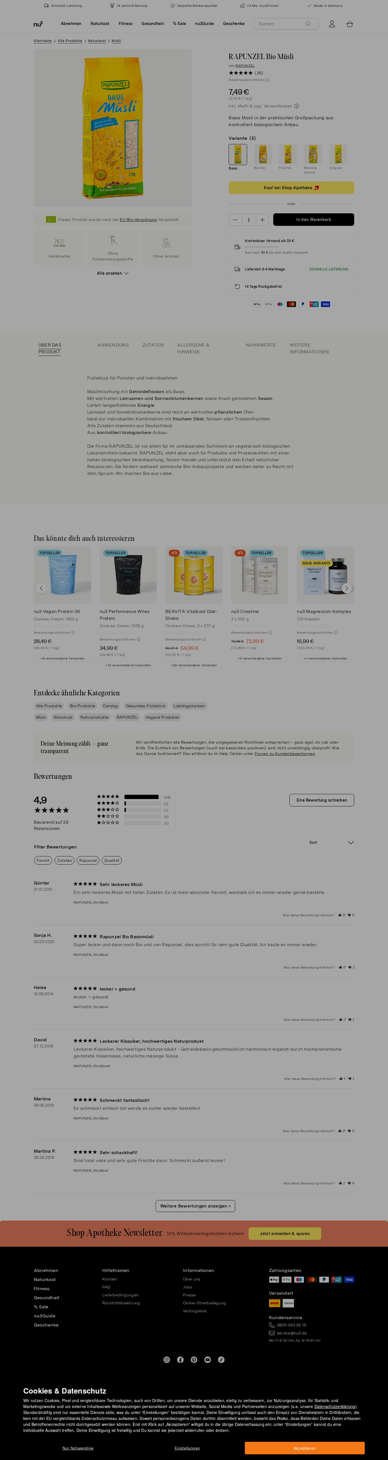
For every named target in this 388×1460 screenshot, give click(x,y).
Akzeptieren (305, 1448)
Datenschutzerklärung (334, 1406)
